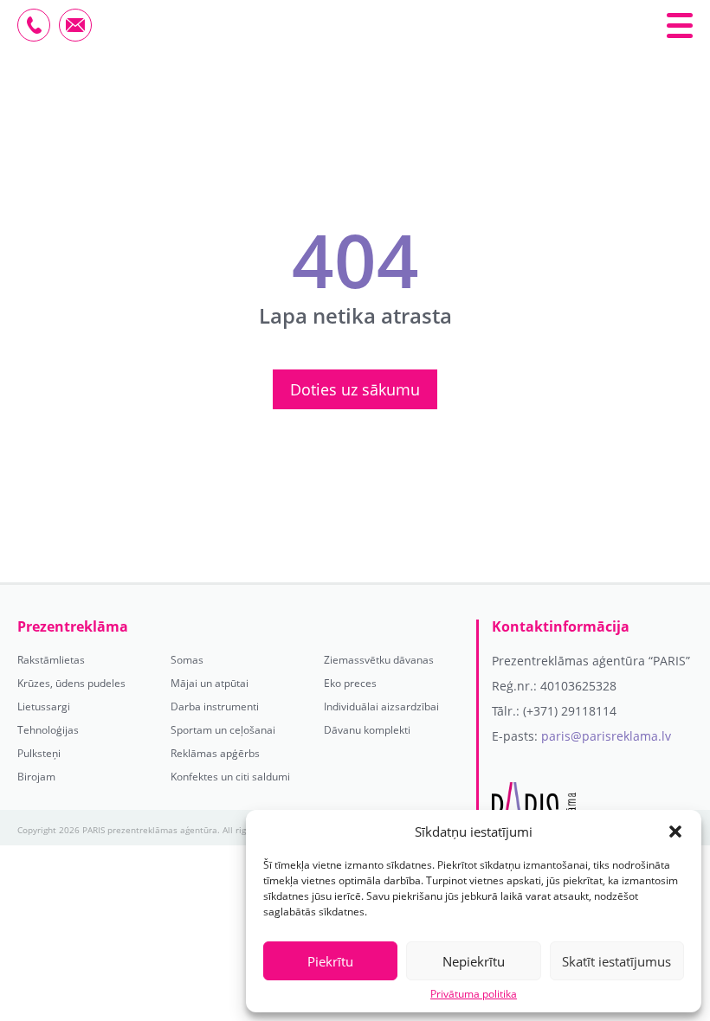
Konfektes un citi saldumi (230, 777)
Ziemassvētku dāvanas (379, 660)
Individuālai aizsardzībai (381, 707)
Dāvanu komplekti (367, 730)
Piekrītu (330, 961)
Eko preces (350, 683)
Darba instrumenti (215, 707)
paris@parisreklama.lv (606, 736)
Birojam (36, 777)
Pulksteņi (39, 753)
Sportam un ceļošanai (223, 730)
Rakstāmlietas (51, 660)
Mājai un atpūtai (209, 683)
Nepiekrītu (473, 961)
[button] (675, 831)
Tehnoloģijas (48, 730)
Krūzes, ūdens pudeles (71, 683)
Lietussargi (43, 707)
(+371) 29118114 (569, 711)
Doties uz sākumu (355, 389)
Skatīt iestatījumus (616, 961)
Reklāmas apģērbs (215, 753)
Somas (187, 660)
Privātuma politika (473, 994)
